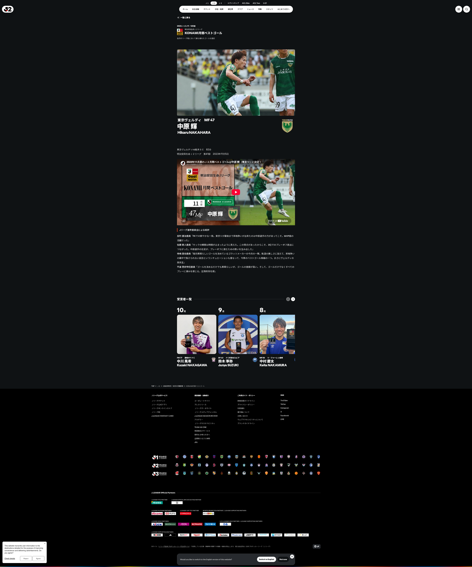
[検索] (466, 9)
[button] (458, 9)
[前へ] (288, 299)
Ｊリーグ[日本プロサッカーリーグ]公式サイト (174, 546)
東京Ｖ (219, 235)
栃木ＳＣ (199, 149)
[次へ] (293, 299)
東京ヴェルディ (184, 149)
